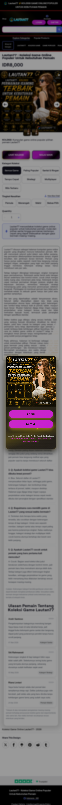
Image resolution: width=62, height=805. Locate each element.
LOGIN (31, 414)
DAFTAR (31, 424)
